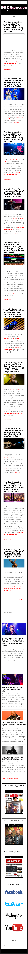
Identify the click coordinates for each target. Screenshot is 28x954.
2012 (11, 49)
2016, (17, 108)
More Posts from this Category (10, 778)
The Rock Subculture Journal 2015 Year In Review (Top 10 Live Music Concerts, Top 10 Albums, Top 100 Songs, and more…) (14, 367)
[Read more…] (7, 69)
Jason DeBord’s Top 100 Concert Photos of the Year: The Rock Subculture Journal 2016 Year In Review (14, 312)
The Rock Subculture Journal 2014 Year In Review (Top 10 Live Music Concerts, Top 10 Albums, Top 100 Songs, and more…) (14, 486)
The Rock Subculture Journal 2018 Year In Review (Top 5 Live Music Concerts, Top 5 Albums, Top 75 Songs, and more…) (14, 26)
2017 (7, 50)
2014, (17, 49)
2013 (14, 49)
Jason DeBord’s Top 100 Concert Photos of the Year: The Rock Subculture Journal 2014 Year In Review (14, 553)
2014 (17, 270)
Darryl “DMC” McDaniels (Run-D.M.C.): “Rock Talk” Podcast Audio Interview (14, 724)
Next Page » (21, 599)
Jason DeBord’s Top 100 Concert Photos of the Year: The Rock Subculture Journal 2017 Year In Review (14, 193)
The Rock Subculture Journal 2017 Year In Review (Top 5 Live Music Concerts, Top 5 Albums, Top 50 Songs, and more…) (14, 136)
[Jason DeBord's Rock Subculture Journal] (14, 7)
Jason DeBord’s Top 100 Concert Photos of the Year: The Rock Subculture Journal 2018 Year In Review (14, 82)
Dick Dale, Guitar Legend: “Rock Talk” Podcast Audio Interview (13, 758)
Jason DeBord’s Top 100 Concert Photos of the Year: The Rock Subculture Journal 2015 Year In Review (14, 432)
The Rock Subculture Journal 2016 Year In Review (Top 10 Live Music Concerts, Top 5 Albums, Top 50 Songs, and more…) (14, 247)
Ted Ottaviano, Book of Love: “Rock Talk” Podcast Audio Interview (12, 689)
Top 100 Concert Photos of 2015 (13, 413)
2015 (20, 49)
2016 (23, 49)
